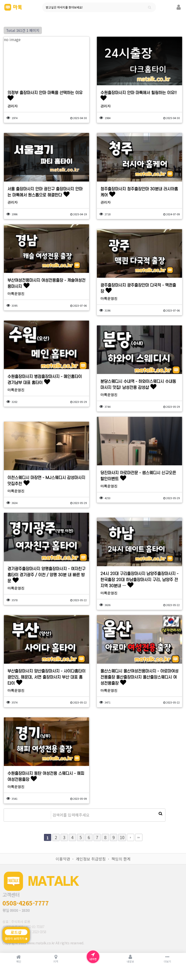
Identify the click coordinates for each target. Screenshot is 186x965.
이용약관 (63, 859)
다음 (130, 837)
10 (122, 837)
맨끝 (138, 837)
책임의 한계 (121, 859)
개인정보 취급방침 (91, 859)
